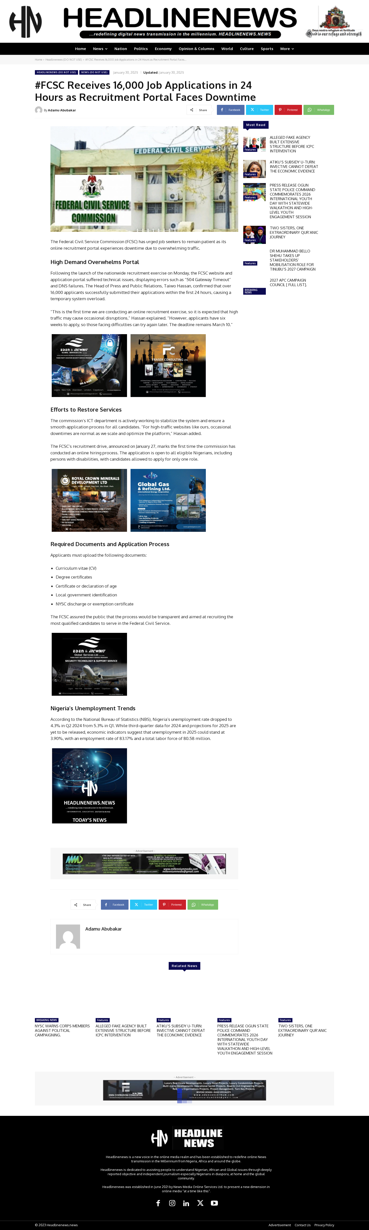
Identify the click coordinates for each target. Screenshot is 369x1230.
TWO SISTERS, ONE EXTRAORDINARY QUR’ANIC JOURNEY (294, 232)
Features (250, 149)
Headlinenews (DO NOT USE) (63, 59)
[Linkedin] (186, 1204)
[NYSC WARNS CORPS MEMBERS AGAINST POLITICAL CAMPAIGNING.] (63, 996)
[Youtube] (214, 1204)
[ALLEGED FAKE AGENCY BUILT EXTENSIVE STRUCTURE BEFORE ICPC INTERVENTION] (254, 144)
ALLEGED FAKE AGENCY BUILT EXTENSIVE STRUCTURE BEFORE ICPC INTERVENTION (292, 144)
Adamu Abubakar (62, 110)
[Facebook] (158, 1204)
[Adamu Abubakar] (39, 110)
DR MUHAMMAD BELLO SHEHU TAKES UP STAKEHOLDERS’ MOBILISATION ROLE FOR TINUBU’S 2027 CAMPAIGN (293, 260)
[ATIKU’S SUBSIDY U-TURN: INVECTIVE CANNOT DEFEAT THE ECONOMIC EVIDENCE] (254, 169)
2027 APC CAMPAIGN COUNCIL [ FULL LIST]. (288, 282)
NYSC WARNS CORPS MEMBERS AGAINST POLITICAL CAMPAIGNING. (62, 1030)
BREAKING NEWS (251, 291)
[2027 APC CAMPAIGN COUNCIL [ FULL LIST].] (254, 287)
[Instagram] (172, 1204)
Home (38, 59)
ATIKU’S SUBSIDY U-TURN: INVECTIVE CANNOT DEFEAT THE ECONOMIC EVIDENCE (294, 166)
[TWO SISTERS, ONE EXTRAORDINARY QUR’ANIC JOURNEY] (254, 235)
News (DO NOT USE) (94, 72)
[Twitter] (200, 1204)
